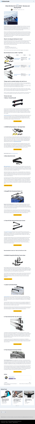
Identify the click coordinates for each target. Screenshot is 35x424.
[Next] (33, 398)
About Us (7, 422)
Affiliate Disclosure (15, 422)
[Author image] (12, 10)
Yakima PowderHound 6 (7, 115)
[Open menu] (33, 1)
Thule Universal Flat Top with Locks (13, 316)
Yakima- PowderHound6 (10, 97)
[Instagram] (4, 412)
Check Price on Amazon (17, 149)
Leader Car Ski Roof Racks (11, 284)
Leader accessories (6, 296)
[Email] (13, 378)
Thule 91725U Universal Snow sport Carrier (15, 220)
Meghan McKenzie (5, 402)
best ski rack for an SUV (17, 141)
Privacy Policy (3, 422)
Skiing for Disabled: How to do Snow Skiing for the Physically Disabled (10, 383)
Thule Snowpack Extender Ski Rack (13, 349)
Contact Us (10, 422)
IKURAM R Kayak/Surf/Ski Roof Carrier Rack (15, 255)
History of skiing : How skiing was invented (25, 383)
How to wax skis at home (14, 153)
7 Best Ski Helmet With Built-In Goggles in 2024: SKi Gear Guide (17, 400)
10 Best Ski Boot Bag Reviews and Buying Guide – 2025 (5, 400)
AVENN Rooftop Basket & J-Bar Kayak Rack (15, 126)
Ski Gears (17, 4)
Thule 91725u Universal (8, 231)
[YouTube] (5, 412)
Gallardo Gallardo (15, 9)
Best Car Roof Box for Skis (21, 250)
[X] (2, 412)
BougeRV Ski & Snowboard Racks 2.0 (13, 191)
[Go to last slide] (2, 398)
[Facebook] (1, 412)
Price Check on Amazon (17, 121)
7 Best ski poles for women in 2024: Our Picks (28, 400)
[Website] (15, 378)
